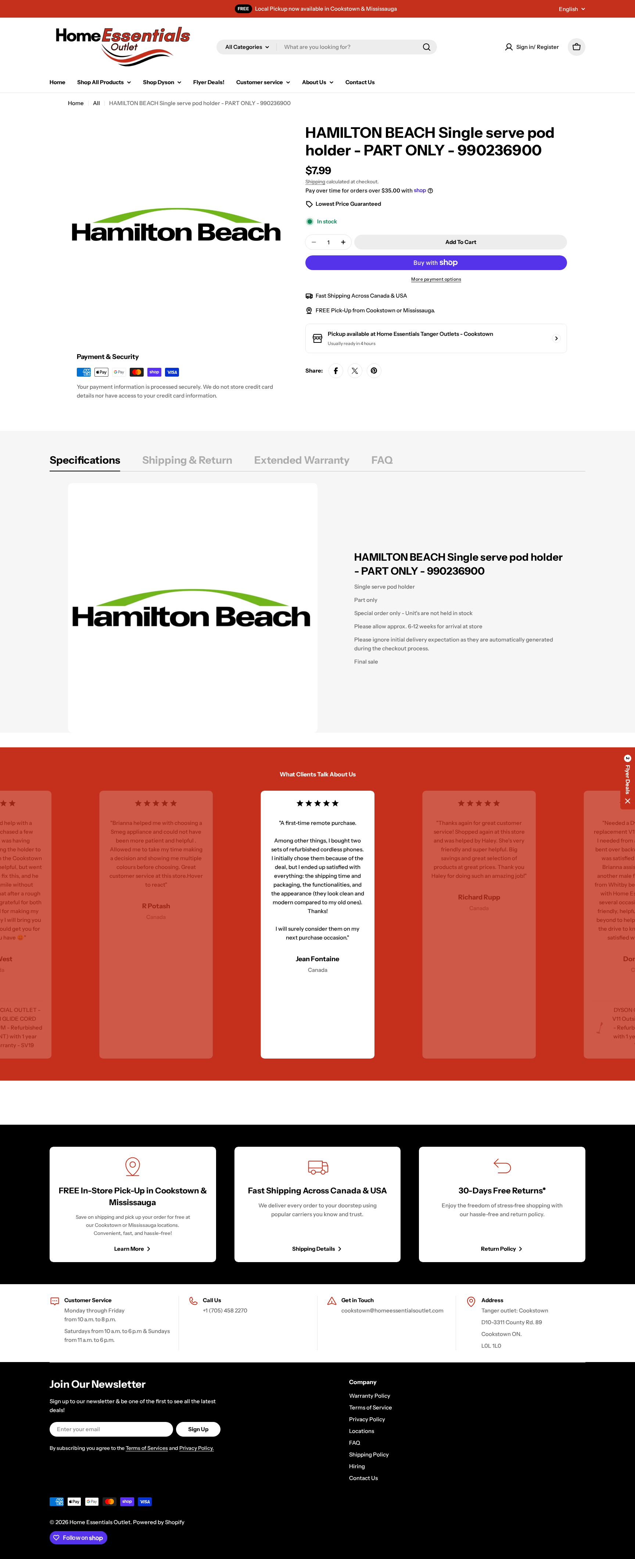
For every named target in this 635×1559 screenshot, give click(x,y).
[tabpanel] (317, 608)
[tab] (85, 462)
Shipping (315, 181)
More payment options (436, 279)
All (96, 103)
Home (76, 103)
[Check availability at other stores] (556, 338)
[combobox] (326, 47)
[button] (627, 779)
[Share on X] (355, 370)
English (568, 9)
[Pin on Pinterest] (374, 370)
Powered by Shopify (158, 1522)
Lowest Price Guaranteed (348, 203)
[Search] (426, 47)
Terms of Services (147, 1448)
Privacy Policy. (196, 1448)
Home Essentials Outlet (99, 1522)
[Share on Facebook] (336, 370)
